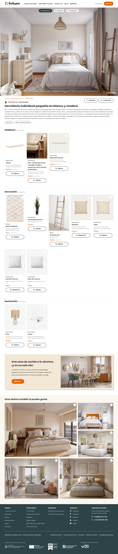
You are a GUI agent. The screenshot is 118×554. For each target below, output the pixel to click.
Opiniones (8, 514)
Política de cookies (91, 535)
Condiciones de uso (56, 535)
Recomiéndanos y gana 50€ (35, 523)
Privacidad (81, 535)
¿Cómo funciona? (30, 4)
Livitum (7, 98)
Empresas (73, 4)
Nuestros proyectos (17, 98)
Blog (66, 4)
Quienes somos (10, 520)
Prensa (7, 523)
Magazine (29, 517)
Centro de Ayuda (31, 526)
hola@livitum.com (100, 517)
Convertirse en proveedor (56, 514)
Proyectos (59, 4)
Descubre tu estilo (46, 4)
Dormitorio (29, 98)
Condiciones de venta (70, 535)
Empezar (109, 4)
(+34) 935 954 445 (101, 520)
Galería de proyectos (33, 514)
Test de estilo (30, 511)
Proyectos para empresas (56, 511)
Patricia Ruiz (23, 102)
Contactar (8, 526)
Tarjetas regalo (31, 520)
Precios (7, 517)
